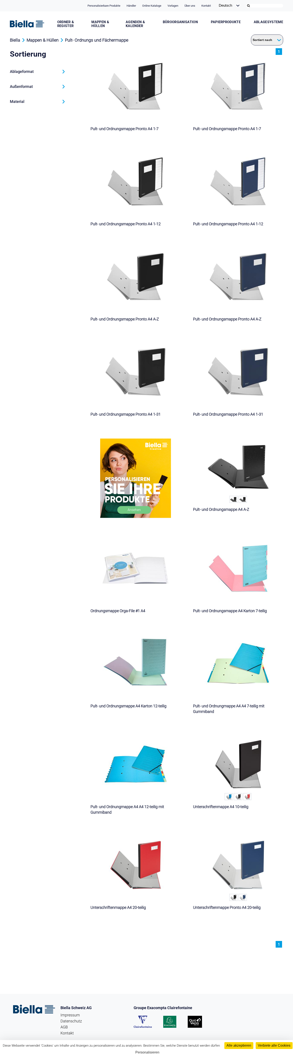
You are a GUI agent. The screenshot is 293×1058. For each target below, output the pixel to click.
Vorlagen (173, 5)
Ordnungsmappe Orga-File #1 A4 (118, 611)
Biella (15, 40)
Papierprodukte (226, 22)
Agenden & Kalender (135, 24)
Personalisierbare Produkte (104, 5)
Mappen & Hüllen (100, 24)
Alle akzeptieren (239, 1045)
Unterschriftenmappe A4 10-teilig (220, 806)
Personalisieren (147, 1052)
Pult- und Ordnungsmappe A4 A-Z (221, 509)
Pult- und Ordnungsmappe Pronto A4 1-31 (126, 414)
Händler (131, 5)
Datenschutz (71, 1021)
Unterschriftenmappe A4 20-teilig (118, 907)
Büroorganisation (180, 22)
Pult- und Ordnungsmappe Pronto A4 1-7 (125, 128)
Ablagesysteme (268, 22)
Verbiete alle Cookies (274, 1045)
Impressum (70, 1015)
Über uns (189, 5)
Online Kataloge (151, 5)
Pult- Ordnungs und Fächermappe (96, 40)
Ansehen (134, 510)
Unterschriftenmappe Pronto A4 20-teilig (227, 907)
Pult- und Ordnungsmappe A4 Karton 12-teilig (128, 706)
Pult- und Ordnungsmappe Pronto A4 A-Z (125, 319)
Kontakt (206, 5)
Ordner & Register (65, 24)
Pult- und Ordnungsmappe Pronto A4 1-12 (126, 224)
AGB (64, 1027)
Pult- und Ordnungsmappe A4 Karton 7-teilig (230, 611)
